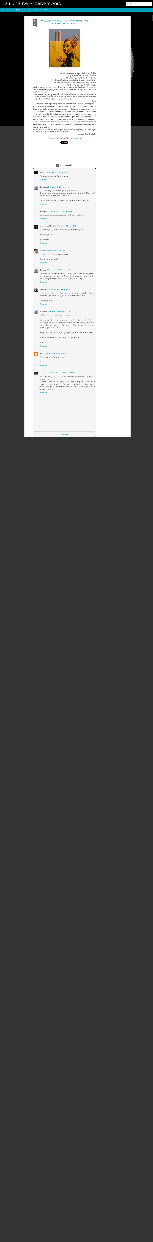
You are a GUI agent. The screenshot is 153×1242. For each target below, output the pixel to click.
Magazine (17, 10)
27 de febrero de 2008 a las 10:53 (60, 211)
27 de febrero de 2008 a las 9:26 (55, 172)
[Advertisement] (109, 56)
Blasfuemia (43, 211)
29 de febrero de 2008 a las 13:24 (62, 372)
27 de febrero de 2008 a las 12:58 (64, 225)
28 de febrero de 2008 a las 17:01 (58, 311)
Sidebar (30, 10)
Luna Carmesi (44, 372)
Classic (3, 10)
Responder (43, 179)
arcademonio (76, 138)
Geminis (42, 289)
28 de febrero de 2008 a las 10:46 (58, 269)
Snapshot (38, 10)
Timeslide (45, 10)
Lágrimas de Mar (45, 225)
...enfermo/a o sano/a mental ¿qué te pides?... (64, 22)
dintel (41, 172)
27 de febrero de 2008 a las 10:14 (58, 187)
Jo (40, 250)
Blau (41, 353)
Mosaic (24, 10)
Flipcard (9, 10)
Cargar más (64, 434)
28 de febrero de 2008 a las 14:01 (58, 289)
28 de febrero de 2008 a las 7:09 (53, 250)
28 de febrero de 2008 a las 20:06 (55, 353)
